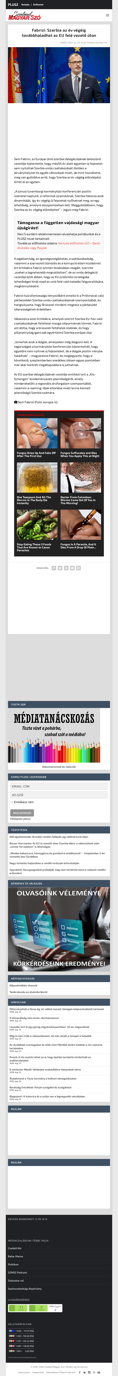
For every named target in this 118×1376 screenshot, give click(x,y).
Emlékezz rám (23, 802)
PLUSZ (13, 4)
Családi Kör (15, 1248)
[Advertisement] (59, 130)
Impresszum (24, 1372)
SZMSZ (63, 42)
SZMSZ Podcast (17, 1272)
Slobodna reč (16, 1280)
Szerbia (99, 42)
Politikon (13, 1264)
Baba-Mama (15, 1256)
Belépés (25, 4)
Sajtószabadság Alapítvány (25, 1288)
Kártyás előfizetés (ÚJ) (73, 243)
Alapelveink (38, 1372)
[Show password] (103, 794)
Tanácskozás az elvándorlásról (28, 991)
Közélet (91, 42)
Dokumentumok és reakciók (59, 766)
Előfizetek (38, 4)
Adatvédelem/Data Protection (60, 1372)
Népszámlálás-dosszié (23, 985)
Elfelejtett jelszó (20, 818)
